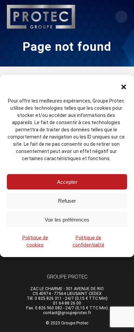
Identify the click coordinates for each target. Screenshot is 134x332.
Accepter (67, 182)
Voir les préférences (67, 219)
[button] (123, 87)
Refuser (67, 200)
